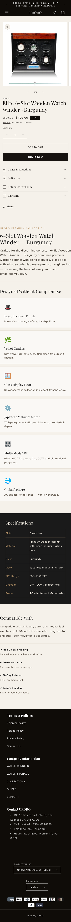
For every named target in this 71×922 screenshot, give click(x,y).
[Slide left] (28, 92)
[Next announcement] (64, 4)
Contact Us (14, 746)
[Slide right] (43, 92)
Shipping (7, 122)
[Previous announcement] (6, 4)
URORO (40, 915)
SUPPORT (13, 796)
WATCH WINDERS (18, 765)
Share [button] (10, 206)
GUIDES (11, 789)
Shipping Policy (16, 722)
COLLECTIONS (16, 781)
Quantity (7, 128)
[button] (7, 12)
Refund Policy (15, 730)
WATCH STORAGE (18, 773)
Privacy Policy (15, 738)
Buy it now (35, 156)
